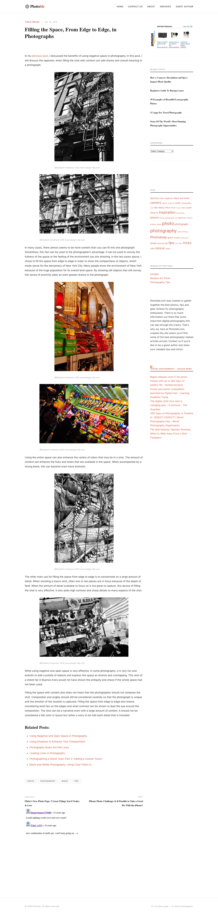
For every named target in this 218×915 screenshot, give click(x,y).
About (151, 6)
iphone (154, 217)
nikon (159, 224)
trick (180, 243)
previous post (40, 55)
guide (188, 207)
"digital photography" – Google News (171, 369)
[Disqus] (84, 845)
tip (166, 243)
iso (176, 218)
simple (153, 243)
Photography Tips (160, 282)
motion (153, 224)
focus (178, 208)
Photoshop (158, 237)
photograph (181, 224)
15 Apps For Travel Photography (166, 112)
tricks (187, 243)
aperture (154, 198)
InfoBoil (154, 274)
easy (161, 207)
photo (30, 781)
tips (76, 781)
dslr (156, 207)
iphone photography (166, 218)
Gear (183, 208)
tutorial (160, 248)
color (177, 203)
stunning (160, 243)
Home (120, 6)
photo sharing (182, 232)
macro (189, 218)
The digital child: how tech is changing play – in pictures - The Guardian (168, 405)
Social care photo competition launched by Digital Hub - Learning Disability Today (169, 393)
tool (176, 243)
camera (155, 202)
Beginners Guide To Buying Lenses (167, 90)
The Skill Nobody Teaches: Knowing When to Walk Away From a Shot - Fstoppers (170, 433)
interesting (180, 213)
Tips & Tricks (32, 22)
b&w (162, 198)
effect (167, 207)
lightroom (182, 218)
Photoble (36, 906)
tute (152, 248)
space (65, 781)
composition (186, 203)
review (177, 237)
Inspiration (167, 212)
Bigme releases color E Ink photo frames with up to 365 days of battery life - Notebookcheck (168, 380)
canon (164, 203)
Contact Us (135, 6)
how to (154, 212)
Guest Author (184, 6)
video (167, 248)
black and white (181, 198)
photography (47, 781)
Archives (165, 6)
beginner (169, 198)
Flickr (173, 208)
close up (171, 203)
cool (151, 208)
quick (170, 237)
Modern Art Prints (160, 278)
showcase (184, 238)
